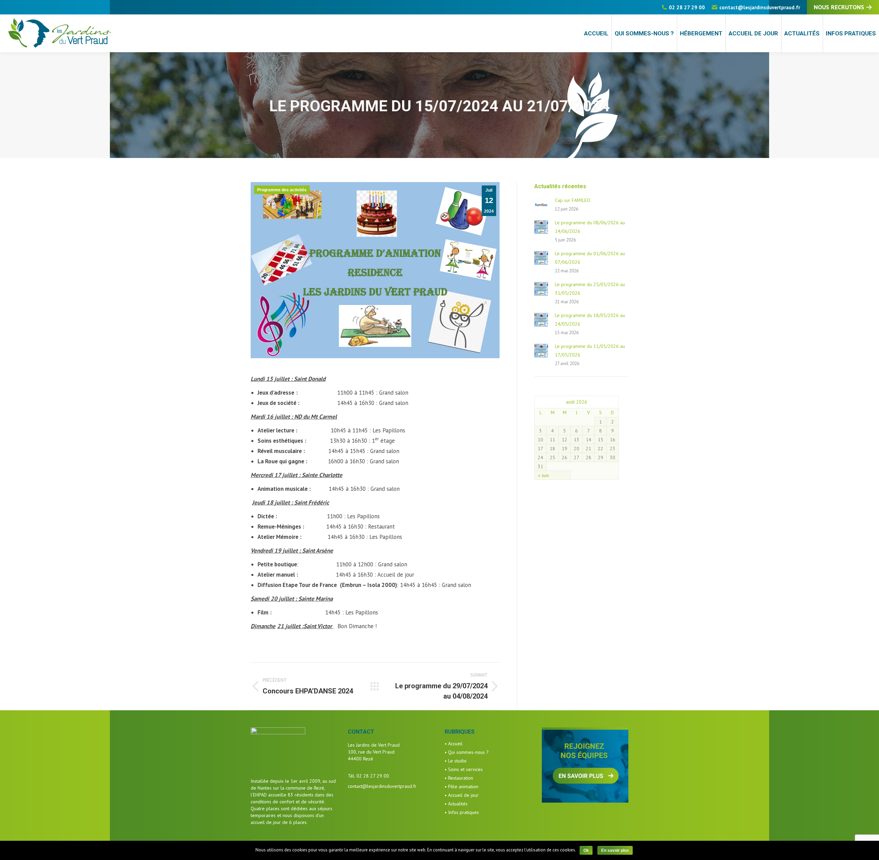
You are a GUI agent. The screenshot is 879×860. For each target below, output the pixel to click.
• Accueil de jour (462, 795)
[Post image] (541, 205)
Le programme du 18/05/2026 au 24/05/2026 (590, 319)
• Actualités (456, 804)
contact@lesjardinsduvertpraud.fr (759, 7)
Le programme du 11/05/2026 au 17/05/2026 (590, 350)
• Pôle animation (461, 786)
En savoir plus (615, 850)
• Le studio (456, 761)
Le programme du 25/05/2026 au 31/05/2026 (590, 288)
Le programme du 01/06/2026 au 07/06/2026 (590, 257)
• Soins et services (464, 769)
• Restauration (459, 778)
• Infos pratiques (462, 812)
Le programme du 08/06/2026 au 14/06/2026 (590, 226)
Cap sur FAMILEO (572, 200)
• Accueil (454, 744)
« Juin (543, 475)
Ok (586, 850)
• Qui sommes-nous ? (467, 752)
